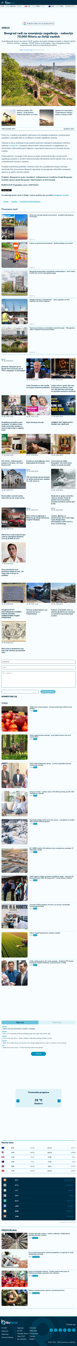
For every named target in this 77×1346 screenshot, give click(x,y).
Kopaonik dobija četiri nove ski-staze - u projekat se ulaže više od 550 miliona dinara (52, 821)
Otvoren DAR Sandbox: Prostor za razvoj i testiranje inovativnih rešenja (50, 905)
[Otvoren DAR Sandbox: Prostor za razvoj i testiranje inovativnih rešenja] (15, 917)
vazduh (14, 202)
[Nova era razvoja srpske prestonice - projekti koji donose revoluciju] (15, 227)
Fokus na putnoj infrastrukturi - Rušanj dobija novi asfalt (51, 243)
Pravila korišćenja (7, 1337)
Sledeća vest (69, 129)
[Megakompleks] (15, 312)
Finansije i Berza (22, 1333)
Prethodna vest (8, 129)
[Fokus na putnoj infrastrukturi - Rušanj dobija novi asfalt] (15, 255)
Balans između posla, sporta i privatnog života (47, 1290)
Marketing (5, 1334)
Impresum (5, 1331)
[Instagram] (64, 1330)
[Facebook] (51, 1330)
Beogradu (14, 145)
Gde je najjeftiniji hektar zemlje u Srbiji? (45, 933)
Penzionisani (33, 1333)
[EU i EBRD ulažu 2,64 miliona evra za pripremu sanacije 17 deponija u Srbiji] (15, 860)
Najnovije (20, 1328)
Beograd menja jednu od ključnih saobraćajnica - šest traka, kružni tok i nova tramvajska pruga (52, 272)
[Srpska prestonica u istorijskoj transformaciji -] (15, 340)
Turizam (32, 1336)
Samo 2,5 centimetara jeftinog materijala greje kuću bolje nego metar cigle (26, 1034)
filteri (6, 202)
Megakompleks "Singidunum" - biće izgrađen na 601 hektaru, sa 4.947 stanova (50, 300)
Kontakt (4, 1328)
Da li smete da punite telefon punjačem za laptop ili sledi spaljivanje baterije (51, 1253)
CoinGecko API (71, 1222)
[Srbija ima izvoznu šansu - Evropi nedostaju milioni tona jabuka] (15, 719)
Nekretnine (33, 1331)
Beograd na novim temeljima (30, 202)
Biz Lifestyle (36, 1257)
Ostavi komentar (48, 691)
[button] (51, 50)
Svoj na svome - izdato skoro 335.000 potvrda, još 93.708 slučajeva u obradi (52, 792)
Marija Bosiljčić (28, 50)
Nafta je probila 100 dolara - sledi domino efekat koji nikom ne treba (27, 113)
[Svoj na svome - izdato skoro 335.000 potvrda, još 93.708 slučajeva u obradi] (15, 804)
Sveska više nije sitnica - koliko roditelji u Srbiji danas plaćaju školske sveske (27, 1038)
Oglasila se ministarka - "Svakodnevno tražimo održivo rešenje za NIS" (64, 113)
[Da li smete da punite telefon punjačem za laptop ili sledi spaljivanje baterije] (15, 1260)
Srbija (6, 27)
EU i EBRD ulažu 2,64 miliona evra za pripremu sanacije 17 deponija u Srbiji (52, 849)
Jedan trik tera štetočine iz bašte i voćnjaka (19, 1029)
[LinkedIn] (69, 1330)
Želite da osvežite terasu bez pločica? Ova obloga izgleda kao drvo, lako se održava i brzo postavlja (34, 1043)
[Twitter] (55, 1330)
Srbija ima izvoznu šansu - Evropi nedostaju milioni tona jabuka (51, 708)
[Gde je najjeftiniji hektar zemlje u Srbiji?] (15, 945)
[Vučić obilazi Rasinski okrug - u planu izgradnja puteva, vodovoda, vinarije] (15, 776)
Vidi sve (38, 1054)
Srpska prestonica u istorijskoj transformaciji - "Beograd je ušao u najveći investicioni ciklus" (52, 329)
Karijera (31, 1339)
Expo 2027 (21, 1336)
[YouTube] (60, 1330)
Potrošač (35, 1238)
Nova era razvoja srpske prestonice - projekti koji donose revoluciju (52, 216)
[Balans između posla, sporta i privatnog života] (15, 1298)
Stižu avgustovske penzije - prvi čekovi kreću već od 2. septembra (50, 736)
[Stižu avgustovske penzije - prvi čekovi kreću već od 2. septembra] (15, 747)
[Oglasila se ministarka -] (47, 118)
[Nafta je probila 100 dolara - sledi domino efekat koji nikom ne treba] (9, 118)
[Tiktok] (73, 1330)
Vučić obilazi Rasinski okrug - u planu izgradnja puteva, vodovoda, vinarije (50, 764)
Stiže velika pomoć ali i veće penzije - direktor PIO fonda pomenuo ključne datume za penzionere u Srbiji (51, 962)
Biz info (19, 1331)
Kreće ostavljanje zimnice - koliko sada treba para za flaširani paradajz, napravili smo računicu (49, 1272)
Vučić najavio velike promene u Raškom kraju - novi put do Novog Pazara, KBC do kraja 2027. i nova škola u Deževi (52, 877)
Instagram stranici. (61, 195)
